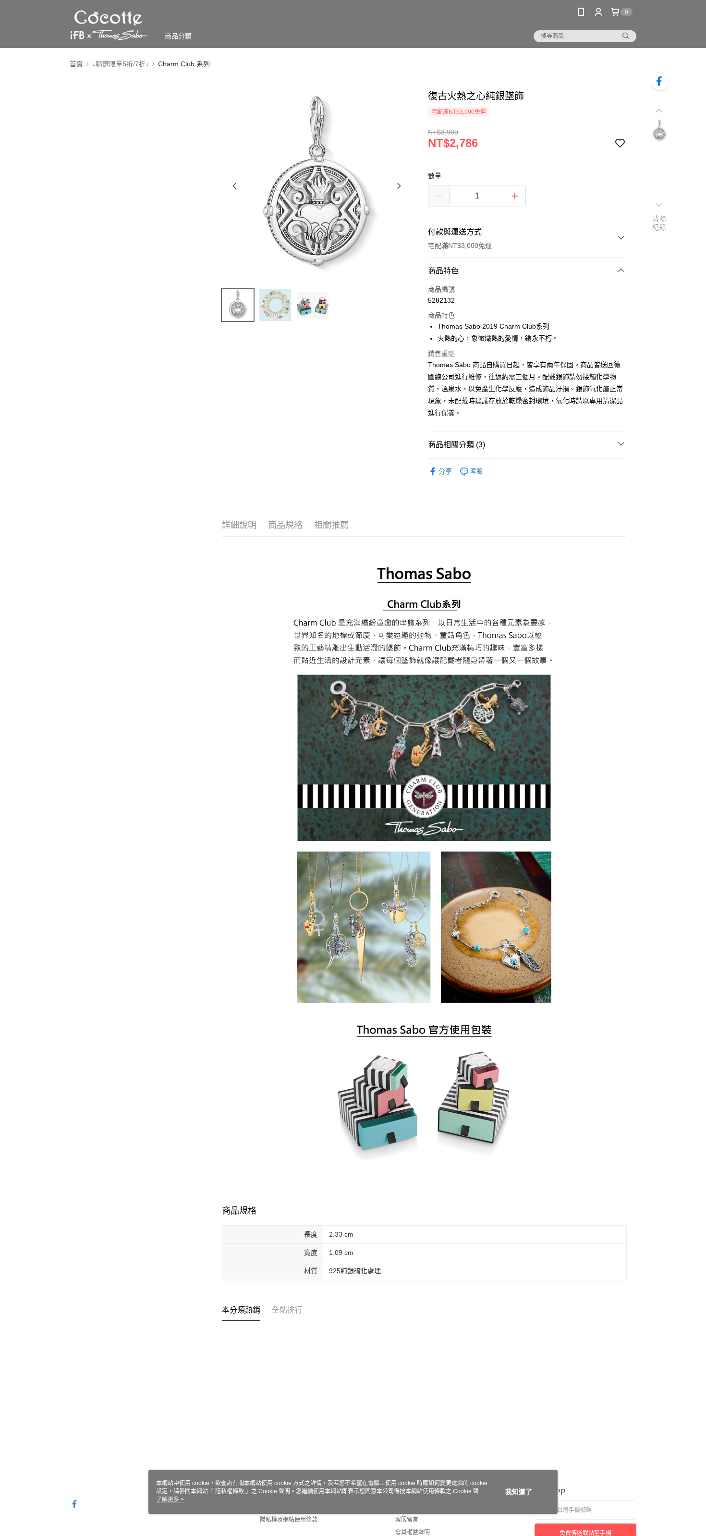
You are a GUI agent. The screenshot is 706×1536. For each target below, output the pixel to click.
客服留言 (406, 1519)
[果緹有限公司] (109, 25)
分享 (445, 471)
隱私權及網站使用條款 (288, 1519)
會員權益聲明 (412, 1532)
